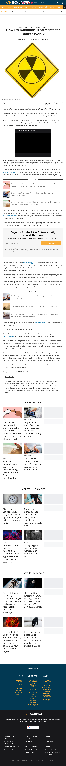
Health (27, 7)
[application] (33, 143)
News (46, 39)
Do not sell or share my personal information (53, 752)
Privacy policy (30, 741)
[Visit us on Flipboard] (29, 3)
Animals (8, 7)
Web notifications (31, 746)
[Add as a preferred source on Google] (33, 727)
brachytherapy (28, 263)
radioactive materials (10, 216)
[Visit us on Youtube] (26, 3)
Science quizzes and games (47, 681)
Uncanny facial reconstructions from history (33, 704)
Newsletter (59, 103)
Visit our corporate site (38, 721)
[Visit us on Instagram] (23, 3)
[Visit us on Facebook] (17, 3)
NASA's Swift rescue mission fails (46, 11)
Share (7, 103)
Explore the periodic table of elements (33, 698)
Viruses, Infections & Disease (32, 27)
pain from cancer (40, 323)
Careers (48, 746)
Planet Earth (43, 7)
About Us (49, 736)
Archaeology (18, 7)
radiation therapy (8, 336)
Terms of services (25, 248)
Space (52, 7)
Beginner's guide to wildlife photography (47, 687)
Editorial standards (12, 750)
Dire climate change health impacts (21, 11)
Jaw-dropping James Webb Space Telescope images (33, 683)
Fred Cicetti (24, 39)
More (58, 7)
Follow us (50, 103)
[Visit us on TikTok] (32, 3)
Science (34, 7)
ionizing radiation (9, 172)
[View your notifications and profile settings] (57, 2)
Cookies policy (51, 741)
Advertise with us (11, 746)
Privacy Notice (54, 248)
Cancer (44, 27)
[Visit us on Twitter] (20, 3)
